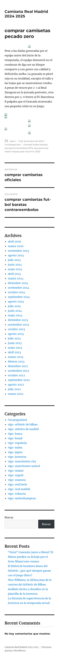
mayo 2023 (15, 347)
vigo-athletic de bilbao (23, 424)
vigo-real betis (17, 484)
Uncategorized (12, 144)
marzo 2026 (16, 246)
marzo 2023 (15, 356)
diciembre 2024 (18, 283)
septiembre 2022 (19, 380)
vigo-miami (15, 470)
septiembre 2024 (19, 297)
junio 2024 (15, 310)
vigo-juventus (17, 456)
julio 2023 (14, 338)
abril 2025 (14, 273)
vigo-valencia (17, 493)
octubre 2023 (16, 329)
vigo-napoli (15, 475)
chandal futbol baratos (35, 144)
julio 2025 (14, 260)
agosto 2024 (16, 301)
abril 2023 (14, 352)
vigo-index (15, 447)
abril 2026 (14, 241)
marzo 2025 (15, 278)
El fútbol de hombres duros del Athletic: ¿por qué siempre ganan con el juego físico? (29, 570)
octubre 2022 (16, 375)
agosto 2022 (16, 384)
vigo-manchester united (24, 466)
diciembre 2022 (18, 366)
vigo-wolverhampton (22, 498)
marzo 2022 (15, 393)
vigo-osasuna (17, 479)
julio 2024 (14, 306)
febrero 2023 (16, 361)
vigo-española (17, 443)
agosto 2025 (16, 255)
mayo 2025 (15, 269)
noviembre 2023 (18, 324)
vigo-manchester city (22, 461)
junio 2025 (15, 264)
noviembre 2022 (18, 370)
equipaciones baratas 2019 (19, 148)
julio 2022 (14, 389)
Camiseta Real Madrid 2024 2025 (22, 647)
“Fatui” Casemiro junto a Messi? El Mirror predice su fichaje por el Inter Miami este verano (30, 557)
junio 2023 (15, 343)
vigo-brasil (15, 438)
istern (13, 141)
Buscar (9, 517)
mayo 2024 (15, 315)
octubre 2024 (16, 292)
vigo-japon (15, 452)
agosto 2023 (16, 333)
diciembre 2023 (18, 320)
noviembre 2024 (18, 287)
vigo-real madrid (19, 489)
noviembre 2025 (18, 250)
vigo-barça (15, 433)
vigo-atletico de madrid (23, 429)
